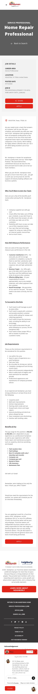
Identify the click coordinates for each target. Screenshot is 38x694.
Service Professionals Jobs (19, 606)
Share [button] (20, 101)
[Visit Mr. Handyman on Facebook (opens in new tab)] (11, 621)
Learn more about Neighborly (19, 589)
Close (10, 688)
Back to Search (20, 43)
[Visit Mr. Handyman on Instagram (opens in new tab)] (22, 621)
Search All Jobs (19, 614)
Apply (19, 106)
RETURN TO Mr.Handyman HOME (19, 602)
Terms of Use (19, 631)
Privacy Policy (19, 627)
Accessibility (19, 635)
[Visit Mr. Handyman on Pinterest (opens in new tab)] (18, 621)
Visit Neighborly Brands (19, 639)
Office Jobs (19, 610)
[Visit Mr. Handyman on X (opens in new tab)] (15, 621)
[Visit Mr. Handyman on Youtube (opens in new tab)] (26, 621)
